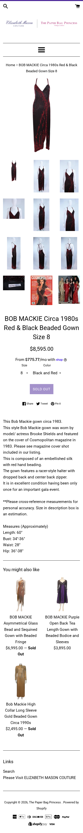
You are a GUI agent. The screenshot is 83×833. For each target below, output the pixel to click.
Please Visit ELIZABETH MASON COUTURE (39, 777)
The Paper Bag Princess (45, 802)
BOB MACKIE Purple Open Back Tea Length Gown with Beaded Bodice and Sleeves (62, 629)
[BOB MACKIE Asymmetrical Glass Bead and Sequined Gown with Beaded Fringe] (20, 594)
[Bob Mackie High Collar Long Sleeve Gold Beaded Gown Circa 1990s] (20, 681)
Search (9, 771)
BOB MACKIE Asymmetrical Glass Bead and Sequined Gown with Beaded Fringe (21, 629)
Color (47, 365)
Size (24, 365)
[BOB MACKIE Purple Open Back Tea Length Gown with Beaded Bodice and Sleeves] (62, 594)
